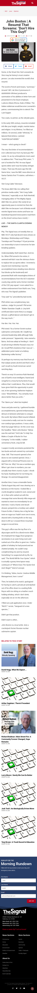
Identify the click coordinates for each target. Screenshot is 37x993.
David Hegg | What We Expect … (14, 670)
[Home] (2, 11)
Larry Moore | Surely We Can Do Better (17, 775)
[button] (4, 3)
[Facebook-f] (13, 988)
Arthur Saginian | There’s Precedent (15, 703)
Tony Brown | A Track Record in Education (18, 842)
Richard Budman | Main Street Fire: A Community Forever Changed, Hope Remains (16, 739)
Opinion (16, 11)
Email (3, 892)
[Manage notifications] (32, 988)
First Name (4, 877)
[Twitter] (16, 988)
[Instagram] (20, 988)
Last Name (4, 884)
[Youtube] (24, 988)
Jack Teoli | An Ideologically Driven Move (18, 809)
